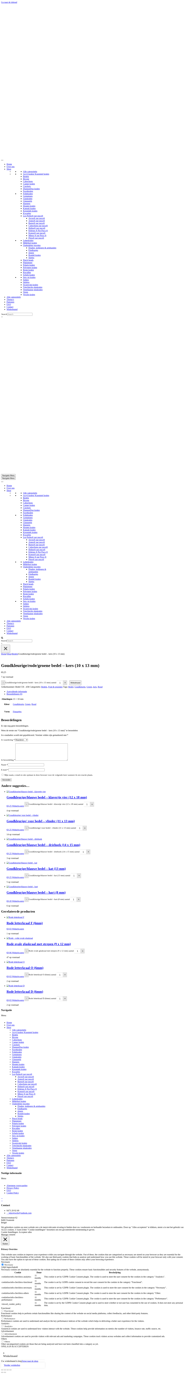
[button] (93, 1016)
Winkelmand (12, 309)
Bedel (70, 687)
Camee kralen (29, 184)
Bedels (26, 176)
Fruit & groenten (55, 687)
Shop (9, 169)
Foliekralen (28, 194)
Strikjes (26, 282)
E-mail (4, 770)
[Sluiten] (5, 649)
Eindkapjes (33, 250)
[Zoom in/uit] (2, 1369)
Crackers (27, 186)
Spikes (26, 280)
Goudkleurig (79, 687)
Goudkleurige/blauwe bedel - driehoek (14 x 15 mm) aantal (54, 852)
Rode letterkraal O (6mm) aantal (42, 975)
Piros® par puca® (36, 238)
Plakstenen (27, 262)
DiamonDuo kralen (31, 189)
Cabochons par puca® (38, 226)
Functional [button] (5, 1308)
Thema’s (10, 299)
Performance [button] (6, 1316)
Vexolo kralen (29, 294)
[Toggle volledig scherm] (5, 1369)
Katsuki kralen (29, 208)
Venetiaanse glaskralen (33, 290)
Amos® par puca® (36, 221)
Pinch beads (28, 260)
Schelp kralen (29, 275)
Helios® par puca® (36, 228)
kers (95, 687)
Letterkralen (28, 240)
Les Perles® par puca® (33, 216)
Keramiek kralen (30, 211)
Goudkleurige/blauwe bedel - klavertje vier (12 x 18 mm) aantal (56, 804)
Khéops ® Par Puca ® (38, 230)
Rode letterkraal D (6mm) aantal (42, 998)
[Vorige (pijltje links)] (2, 1372)
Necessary (8, 1265)
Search (4, 314)
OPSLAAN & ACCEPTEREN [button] (15, 1346)
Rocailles (27, 272)
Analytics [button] (5, 1323)
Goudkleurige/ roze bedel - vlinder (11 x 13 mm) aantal (52, 828)
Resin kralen (28, 270)
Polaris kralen (29, 265)
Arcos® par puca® (36, 218)
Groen (89, 687)
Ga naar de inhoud (9, 2)
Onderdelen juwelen (32, 245)
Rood (100, 687)
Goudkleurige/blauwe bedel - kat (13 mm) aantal (49, 875)
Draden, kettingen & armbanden (42, 248)
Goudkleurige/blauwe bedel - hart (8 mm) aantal (49, 899)
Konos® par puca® (36, 233)
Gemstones (28, 196)
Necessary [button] (5, 1262)
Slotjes (31, 258)
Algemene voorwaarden (17, 1185)
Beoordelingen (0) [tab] (14, 694)
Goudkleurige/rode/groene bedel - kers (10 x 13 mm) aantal (30, 682)
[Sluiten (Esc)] (10, 1369)
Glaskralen (27, 198)
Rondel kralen (34, 255)
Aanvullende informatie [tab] (17, 691)
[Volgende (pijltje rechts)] (5, 1372)
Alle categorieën (30, 171)
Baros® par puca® (36, 223)
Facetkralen (28, 191)
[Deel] (8, 1369)
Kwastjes (27, 213)
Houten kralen (29, 206)
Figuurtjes (17, 711)
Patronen (10, 302)
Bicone (26, 179)
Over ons (11, 166)
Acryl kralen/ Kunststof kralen (36, 174)
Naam (4, 765)
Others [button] (4, 1339)
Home (9, 164)
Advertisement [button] (7, 1331)
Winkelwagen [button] (18, 806)
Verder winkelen (12, 1365)
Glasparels (27, 201)
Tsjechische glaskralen (32, 287)
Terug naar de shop (30, 1361)
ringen (31, 253)
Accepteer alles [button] (25, 1232)
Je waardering (8, 740)
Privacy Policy (13, 1188)
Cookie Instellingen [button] (9, 1232)
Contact (10, 307)
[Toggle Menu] (2, 160)
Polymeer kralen (30, 267)
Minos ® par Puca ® (37, 235)
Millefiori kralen (30, 243)
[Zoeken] (2, 638)
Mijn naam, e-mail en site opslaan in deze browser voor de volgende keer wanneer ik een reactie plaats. (48, 775)
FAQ (9, 304)
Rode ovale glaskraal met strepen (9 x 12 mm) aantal (51, 951)
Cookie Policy (13, 1193)
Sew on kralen (29, 277)
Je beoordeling (8, 760)
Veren (25, 292)
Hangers (26, 203)
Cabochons (28, 181)
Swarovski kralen (30, 285)
